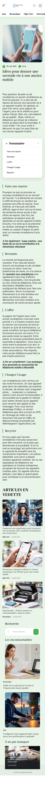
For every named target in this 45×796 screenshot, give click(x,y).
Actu (24, 66)
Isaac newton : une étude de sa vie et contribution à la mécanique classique (22, 244)
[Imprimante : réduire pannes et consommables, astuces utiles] (22, 595)
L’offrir (9, 162)
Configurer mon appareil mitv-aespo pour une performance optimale (21, 735)
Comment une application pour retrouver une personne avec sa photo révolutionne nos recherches (21, 531)
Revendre (10, 156)
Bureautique (6, 617)
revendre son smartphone (19, 274)
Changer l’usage (13, 167)
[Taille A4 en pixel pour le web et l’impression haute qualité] (22, 661)
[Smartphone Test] (18, 5)
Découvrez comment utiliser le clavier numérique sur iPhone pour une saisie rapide (20, 572)
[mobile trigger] (4, 5)
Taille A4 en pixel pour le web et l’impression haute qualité (18, 686)
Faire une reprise (14, 151)
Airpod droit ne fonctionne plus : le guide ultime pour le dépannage (22, 759)
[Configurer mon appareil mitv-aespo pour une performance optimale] (22, 709)
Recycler (10, 172)
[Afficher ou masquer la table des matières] (32, 143)
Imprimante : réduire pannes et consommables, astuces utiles (17, 611)
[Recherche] (34, 6)
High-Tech (6, 537)
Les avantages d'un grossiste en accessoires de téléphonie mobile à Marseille (22, 364)
